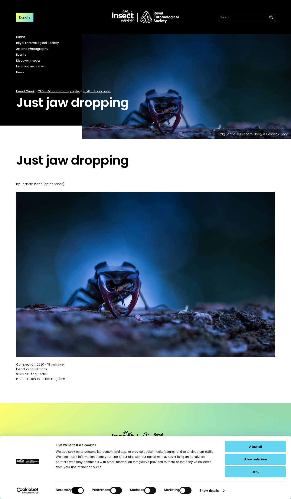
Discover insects (28, 60)
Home (20, 37)
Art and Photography (32, 49)
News (20, 72)
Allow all (255, 446)
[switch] (116, 490)
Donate (24, 17)
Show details (209, 490)
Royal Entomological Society (37, 43)
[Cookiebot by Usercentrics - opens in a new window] (27, 490)
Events (21, 54)
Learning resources (30, 66)
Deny (255, 472)
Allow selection (255, 459)
